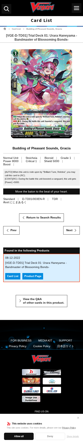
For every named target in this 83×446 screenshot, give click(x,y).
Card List (16, 29)
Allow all (19, 436)
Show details (73, 436)
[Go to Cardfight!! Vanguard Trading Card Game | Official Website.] (4, 28)
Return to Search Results (43, 217)
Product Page (32, 276)
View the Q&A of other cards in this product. (43, 300)
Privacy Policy (69, 427)
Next (69, 230)
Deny (50, 436)
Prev (13, 230)
